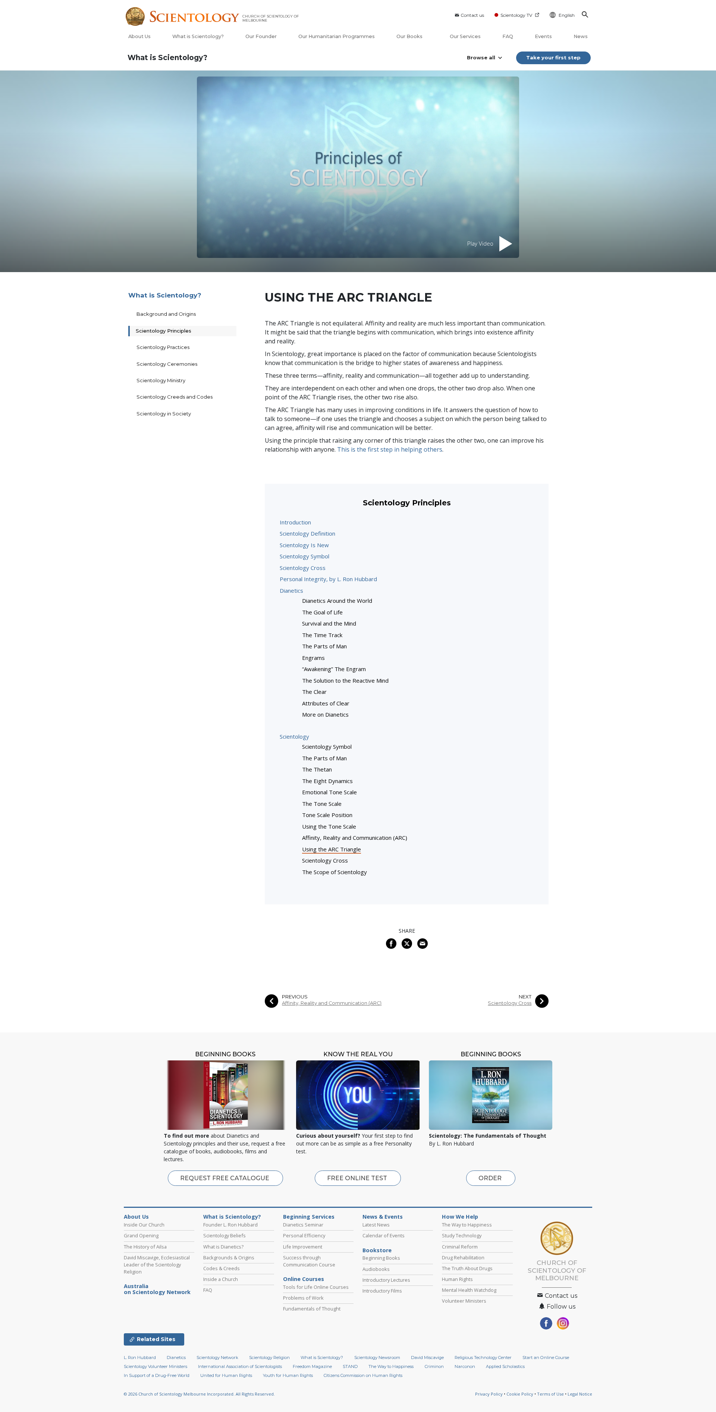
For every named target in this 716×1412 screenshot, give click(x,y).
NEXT (525, 996)
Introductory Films (382, 1290)
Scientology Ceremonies (166, 364)
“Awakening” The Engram (334, 669)
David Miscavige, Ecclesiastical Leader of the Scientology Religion (157, 1264)
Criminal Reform (460, 1246)
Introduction (295, 522)
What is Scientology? (198, 36)
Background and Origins (166, 314)
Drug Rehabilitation (463, 1257)
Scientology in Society (163, 414)
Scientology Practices (162, 347)
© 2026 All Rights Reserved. (199, 1394)
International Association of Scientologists (240, 1366)
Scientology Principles (163, 331)
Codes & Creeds (221, 1268)
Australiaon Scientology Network (157, 1289)
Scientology (294, 736)
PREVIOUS (295, 996)
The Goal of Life (322, 612)
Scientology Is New (304, 545)
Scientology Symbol (304, 556)
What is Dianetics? (223, 1246)
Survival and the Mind (329, 623)
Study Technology (461, 1235)
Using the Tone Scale (329, 826)
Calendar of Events (383, 1235)
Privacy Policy (489, 1394)
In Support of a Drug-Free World (156, 1375)
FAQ (507, 36)
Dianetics (291, 590)
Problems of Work (303, 1297)
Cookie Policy (519, 1394)
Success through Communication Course (309, 1261)
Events (543, 36)
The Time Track (322, 635)
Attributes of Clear (325, 703)
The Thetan (317, 769)
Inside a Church (220, 1279)
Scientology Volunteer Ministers (155, 1366)
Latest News (376, 1224)
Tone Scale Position (327, 815)
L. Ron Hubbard (140, 1357)
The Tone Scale (322, 803)
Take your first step (553, 57)
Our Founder (261, 36)
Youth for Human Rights (288, 1375)
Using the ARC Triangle (331, 849)
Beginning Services (309, 1217)
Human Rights (457, 1279)
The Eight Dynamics (327, 781)
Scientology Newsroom (377, 1357)
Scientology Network (217, 1357)
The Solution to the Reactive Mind (345, 680)
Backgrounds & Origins (228, 1257)
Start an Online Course (545, 1357)
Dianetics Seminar (303, 1224)
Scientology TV (516, 15)
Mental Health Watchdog (469, 1290)
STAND (350, 1366)
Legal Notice (580, 1394)
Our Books (410, 36)
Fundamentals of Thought (311, 1308)
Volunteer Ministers (464, 1300)
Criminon (434, 1366)
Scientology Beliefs (224, 1235)
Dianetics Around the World (337, 600)
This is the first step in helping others (389, 449)
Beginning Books (381, 1257)
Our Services (465, 36)
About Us (139, 36)
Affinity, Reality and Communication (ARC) (354, 837)
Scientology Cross (303, 567)
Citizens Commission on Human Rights (363, 1375)
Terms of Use (550, 1394)
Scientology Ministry (160, 380)
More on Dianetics (325, 714)
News (581, 36)
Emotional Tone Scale (329, 792)
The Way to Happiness (467, 1224)
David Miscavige (427, 1357)
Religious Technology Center (483, 1357)
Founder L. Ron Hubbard (230, 1224)
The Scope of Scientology (334, 872)
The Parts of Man (324, 646)
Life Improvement (302, 1246)
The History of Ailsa (145, 1246)
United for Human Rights (226, 1375)
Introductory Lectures (386, 1280)
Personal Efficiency (304, 1235)
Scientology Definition (307, 533)
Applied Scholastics (505, 1366)
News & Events (382, 1217)
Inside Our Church (144, 1224)
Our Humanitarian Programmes (336, 36)
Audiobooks (376, 1269)
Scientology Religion (269, 1357)
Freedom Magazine (312, 1366)
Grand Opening (141, 1235)
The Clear (314, 691)
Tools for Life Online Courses (316, 1287)
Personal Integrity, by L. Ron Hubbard (328, 579)
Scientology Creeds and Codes (174, 397)
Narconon (465, 1366)
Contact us (472, 15)
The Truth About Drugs (467, 1268)
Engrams (313, 657)
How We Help (460, 1217)
